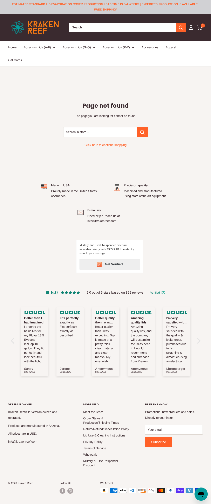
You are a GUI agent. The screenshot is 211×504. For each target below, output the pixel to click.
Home (12, 47)
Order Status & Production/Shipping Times (101, 420)
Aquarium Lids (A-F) (37, 47)
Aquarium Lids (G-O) (77, 47)
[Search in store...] (142, 132)
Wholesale (90, 454)
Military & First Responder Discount (100, 463)
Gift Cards (15, 60)
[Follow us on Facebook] (62, 491)
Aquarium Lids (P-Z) (116, 47)
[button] (13, 341)
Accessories (150, 47)
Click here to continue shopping (105, 145)
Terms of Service (94, 448)
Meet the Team (93, 412)
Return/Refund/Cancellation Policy (106, 429)
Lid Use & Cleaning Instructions (104, 435)
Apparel (171, 47)
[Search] (181, 27)
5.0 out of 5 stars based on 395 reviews (115, 292)
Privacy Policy (93, 441)
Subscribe (158, 442)
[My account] (191, 27)
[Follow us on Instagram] (70, 491)
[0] (199, 27)
